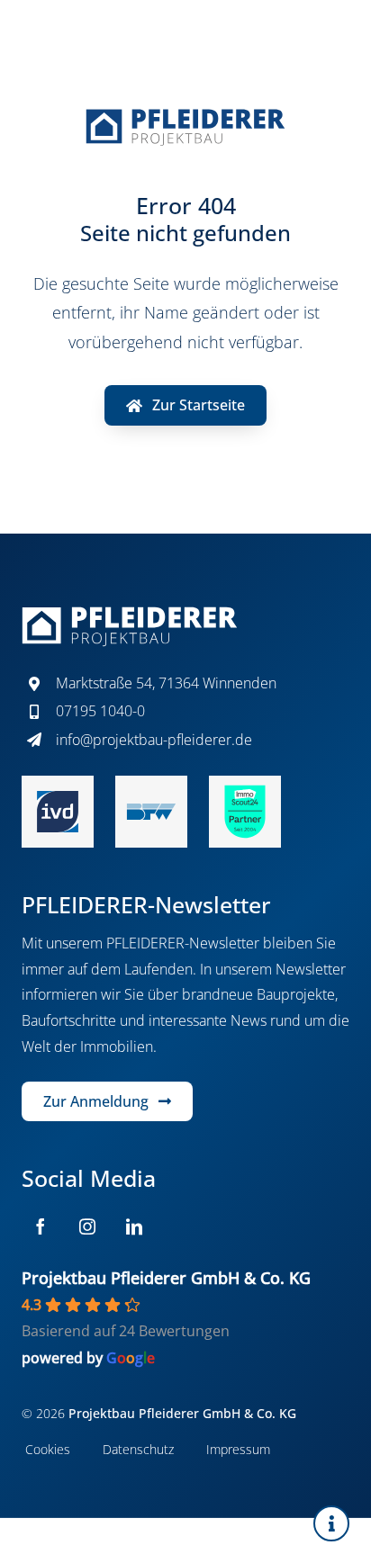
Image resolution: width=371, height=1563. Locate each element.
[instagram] (87, 1226)
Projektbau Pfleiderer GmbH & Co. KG (166, 1278)
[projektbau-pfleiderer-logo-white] (130, 613)
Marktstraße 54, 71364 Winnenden (166, 683)
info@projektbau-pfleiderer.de (154, 740)
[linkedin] (134, 1226)
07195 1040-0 (100, 711)
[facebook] (40, 1226)
